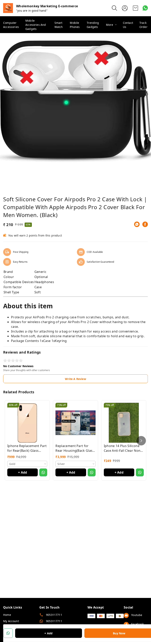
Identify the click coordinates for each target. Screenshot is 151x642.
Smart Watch (58, 25)
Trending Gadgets (93, 25)
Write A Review (75, 379)
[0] (135, 8)
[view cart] (135, 8)
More (109, 25)
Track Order (143, 25)
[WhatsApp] (137, 224)
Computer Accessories (11, 25)
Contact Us (128, 25)
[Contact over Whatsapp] (145, 8)
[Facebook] (145, 224)
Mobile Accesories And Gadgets (35, 25)
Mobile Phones (75, 25)
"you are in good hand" (32, 10)
